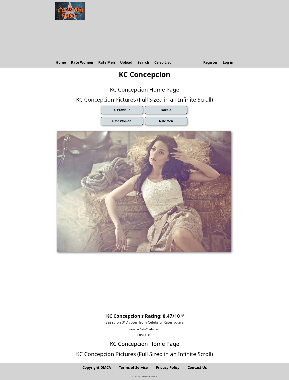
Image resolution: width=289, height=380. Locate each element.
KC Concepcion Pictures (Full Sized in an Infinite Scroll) (144, 99)
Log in (228, 62)
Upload (126, 62)
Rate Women (82, 62)
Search (143, 62)
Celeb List (162, 62)
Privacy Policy (167, 367)
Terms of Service (133, 367)
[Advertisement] (161, 29)
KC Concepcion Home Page (144, 89)
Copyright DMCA (96, 367)
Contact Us (197, 367)
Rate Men (106, 62)
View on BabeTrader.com (144, 329)
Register (210, 62)
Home (61, 62)
